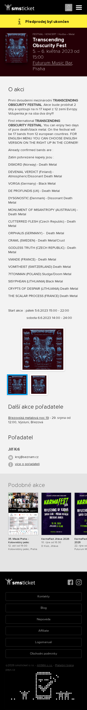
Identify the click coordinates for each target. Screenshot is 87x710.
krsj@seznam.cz (27, 457)
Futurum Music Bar (52, 63)
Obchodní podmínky (43, 654)
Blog (44, 608)
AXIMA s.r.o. (45, 665)
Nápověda (44, 619)
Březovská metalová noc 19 (28, 418)
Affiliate (43, 631)
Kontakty (43, 596)
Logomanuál (43, 642)
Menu (79, 7)
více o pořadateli (27, 464)
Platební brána (64, 665)
